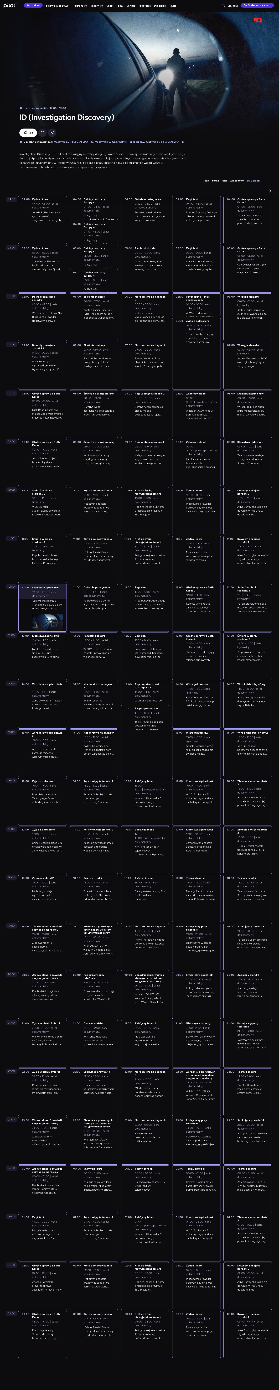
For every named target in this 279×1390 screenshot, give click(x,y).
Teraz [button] (215, 180)
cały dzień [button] (253, 180)
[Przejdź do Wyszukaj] (224, 6)
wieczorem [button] (237, 180)
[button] (270, 191)
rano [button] (224, 180)
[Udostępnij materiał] (52, 133)
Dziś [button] (207, 180)
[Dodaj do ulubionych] (42, 133)
